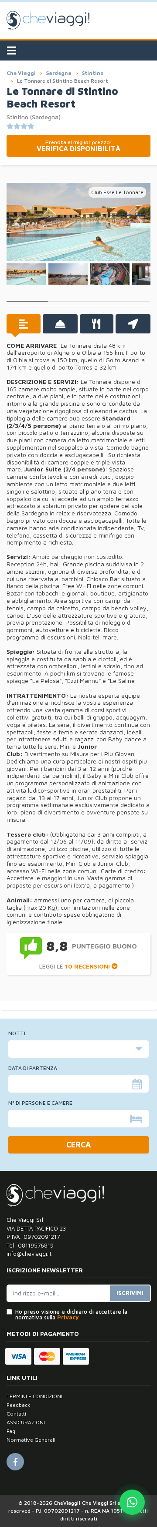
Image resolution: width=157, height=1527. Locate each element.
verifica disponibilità (78, 145)
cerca (78, 1144)
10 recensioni (88, 966)
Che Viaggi (21, 73)
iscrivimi (129, 1292)
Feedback (18, 1405)
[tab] (24, 323)
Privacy (68, 1317)
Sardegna (59, 73)
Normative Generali (31, 1439)
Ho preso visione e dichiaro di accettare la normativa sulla (71, 1314)
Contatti (16, 1413)
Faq (11, 1431)
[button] (17, 222)
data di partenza (32, 1068)
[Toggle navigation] (11, 50)
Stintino (93, 73)
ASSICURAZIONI (26, 1422)
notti (16, 1033)
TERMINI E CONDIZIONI (34, 1396)
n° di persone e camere (40, 1103)
